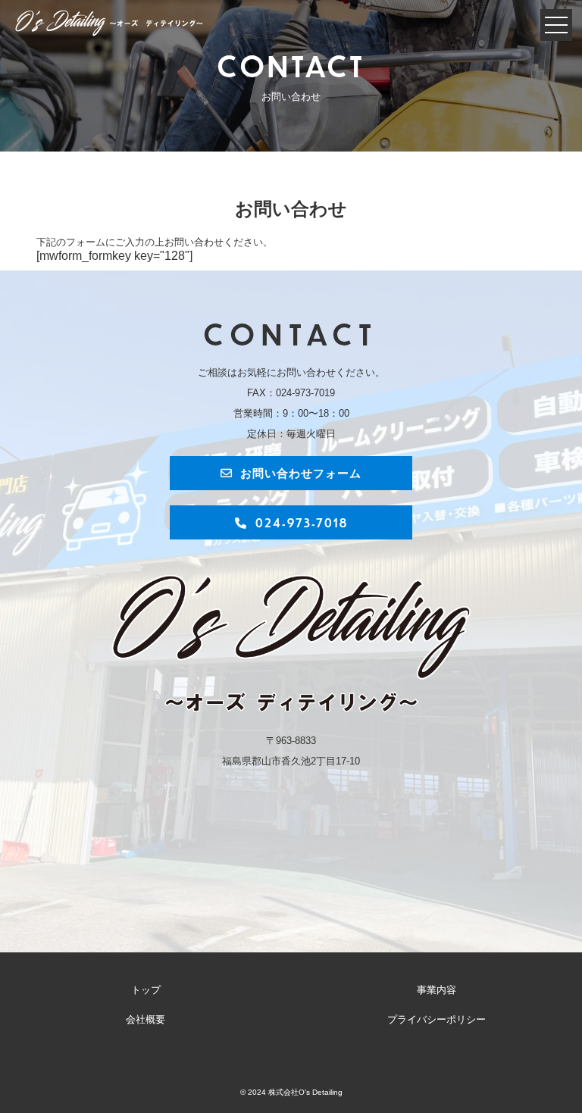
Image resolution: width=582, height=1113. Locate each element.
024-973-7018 (301, 522)
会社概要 (145, 1020)
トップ (146, 990)
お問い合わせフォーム (300, 472)
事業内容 (436, 990)
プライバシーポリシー (436, 1020)
